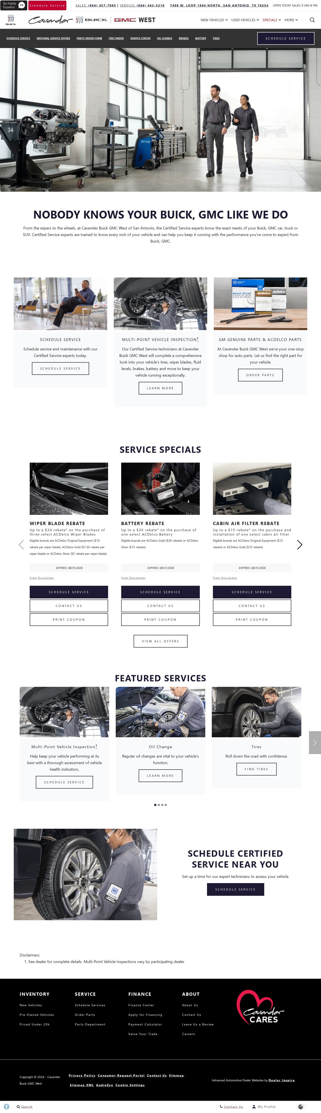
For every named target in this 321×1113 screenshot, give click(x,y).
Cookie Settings (130, 1085)
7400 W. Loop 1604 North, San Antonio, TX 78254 (219, 5)
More (289, 20)
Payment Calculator (145, 1024)
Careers (188, 1034)
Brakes (184, 38)
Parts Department (90, 1024)
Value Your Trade (143, 1034)
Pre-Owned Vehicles (37, 1015)
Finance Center (141, 1005)
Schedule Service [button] (47, 5)
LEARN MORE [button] (160, 388)
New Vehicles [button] (212, 20)
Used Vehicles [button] (243, 20)
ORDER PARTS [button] (260, 375)
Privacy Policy (82, 1075)
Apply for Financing (145, 1015)
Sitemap (176, 1075)
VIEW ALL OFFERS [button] (160, 641)
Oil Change (164, 38)
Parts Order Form (89, 38)
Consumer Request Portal (121, 1075)
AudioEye (104, 1085)
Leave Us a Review (198, 1024)
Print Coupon (69, 619)
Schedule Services (90, 1005)
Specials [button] (269, 20)
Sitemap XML (82, 1085)
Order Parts (85, 1015)
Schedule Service (18, 38)
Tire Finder (116, 38)
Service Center (140, 38)
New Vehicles (31, 1005)
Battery (200, 38)
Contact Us (69, 606)
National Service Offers (53, 38)
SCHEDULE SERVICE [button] (60, 368)
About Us (190, 1005)
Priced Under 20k (35, 1024)
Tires (216, 38)
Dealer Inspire (282, 1080)
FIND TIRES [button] (256, 769)
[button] (312, 20)
